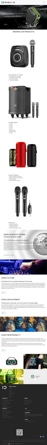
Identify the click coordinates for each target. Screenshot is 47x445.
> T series (10, 126)
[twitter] (43, 436)
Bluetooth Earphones (6, 406)
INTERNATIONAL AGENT (7, 417)
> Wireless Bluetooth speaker (14, 180)
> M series (11, 123)
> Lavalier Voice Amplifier (14, 80)
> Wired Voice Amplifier (13, 78)
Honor (10, 395)
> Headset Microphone (13, 224)
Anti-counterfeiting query (7, 412)
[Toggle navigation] (44, 2)
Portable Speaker (13, 122)
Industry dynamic (27, 400)
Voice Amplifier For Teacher (16, 75)
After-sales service (6, 410)
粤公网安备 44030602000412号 (16, 443)
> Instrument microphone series (15, 227)
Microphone (12, 222)
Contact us (11, 396)
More (3, 292)
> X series (10, 125)
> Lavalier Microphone (13, 226)
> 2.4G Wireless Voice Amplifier (15, 77)
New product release (28, 401)
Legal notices (5, 415)
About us (11, 388)
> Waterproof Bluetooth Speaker (15, 176)
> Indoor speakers (12, 179)
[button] (1, 16)
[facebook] (40, 436)
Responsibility (12, 393)
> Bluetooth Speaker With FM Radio (16, 177)
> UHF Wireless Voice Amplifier (15, 76)
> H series (11, 127)
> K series (10, 129)
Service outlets (5, 413)
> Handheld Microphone (13, 225)
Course (10, 391)
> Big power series (12, 131)
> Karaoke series (12, 130)
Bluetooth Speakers (14, 175)
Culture (10, 390)
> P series (10, 132)
